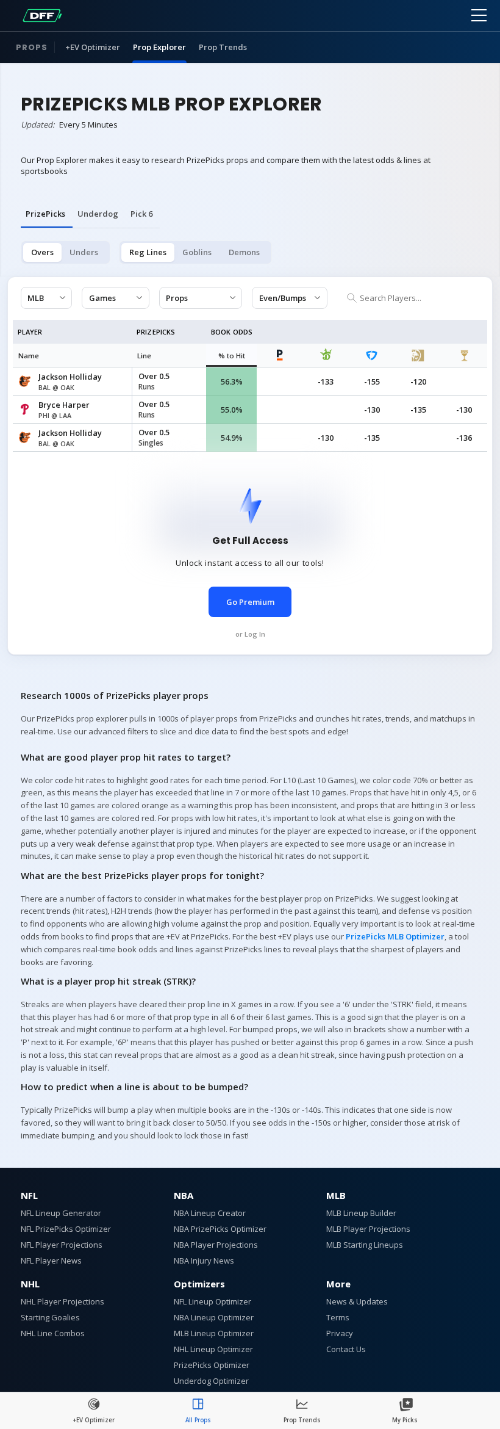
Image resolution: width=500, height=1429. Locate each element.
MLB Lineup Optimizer (214, 1333)
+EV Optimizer (92, 47)
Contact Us (346, 1349)
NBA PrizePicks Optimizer (220, 1228)
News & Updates (357, 1301)
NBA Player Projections (216, 1244)
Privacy (339, 1333)
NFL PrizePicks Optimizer (66, 1228)
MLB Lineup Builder (361, 1212)
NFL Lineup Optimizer (212, 1301)
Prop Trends (223, 47)
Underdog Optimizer (211, 1380)
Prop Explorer (159, 47)
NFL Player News (51, 1260)
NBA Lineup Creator (210, 1212)
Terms (337, 1317)
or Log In (250, 634)
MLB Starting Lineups (364, 1244)
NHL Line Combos (53, 1333)
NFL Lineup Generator (61, 1212)
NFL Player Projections (61, 1244)
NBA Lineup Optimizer (214, 1317)
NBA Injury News (204, 1260)
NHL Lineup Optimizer (213, 1349)
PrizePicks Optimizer (211, 1364)
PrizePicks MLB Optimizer (395, 936)
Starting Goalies (50, 1317)
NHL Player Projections (62, 1301)
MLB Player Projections (368, 1228)
